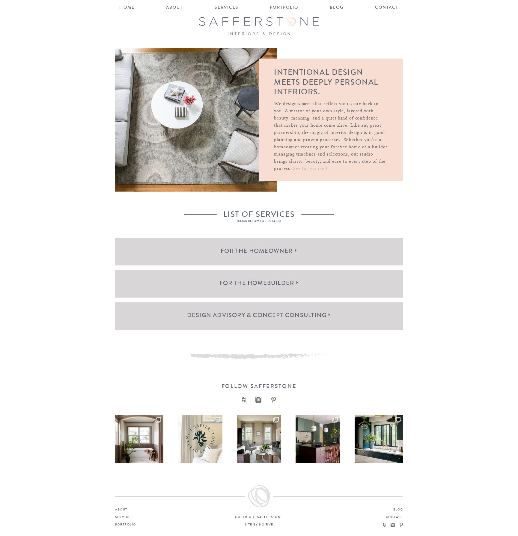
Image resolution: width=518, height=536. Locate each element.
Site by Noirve (259, 524)
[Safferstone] (259, 26)
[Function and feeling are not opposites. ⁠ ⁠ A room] (379, 439)
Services (227, 8)
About (174, 8)
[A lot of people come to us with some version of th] (259, 439)
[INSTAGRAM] (393, 525)
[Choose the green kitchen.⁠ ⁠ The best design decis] (139, 439)
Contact (387, 8)
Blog (336, 8)
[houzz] (244, 400)
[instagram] (258, 400)
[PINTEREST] (401, 525)
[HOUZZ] (384, 525)
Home (126, 8)
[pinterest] (273, 400)
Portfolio (284, 8)
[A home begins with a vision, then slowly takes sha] (200, 439)
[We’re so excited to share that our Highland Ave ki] (318, 439)
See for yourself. (311, 168)
